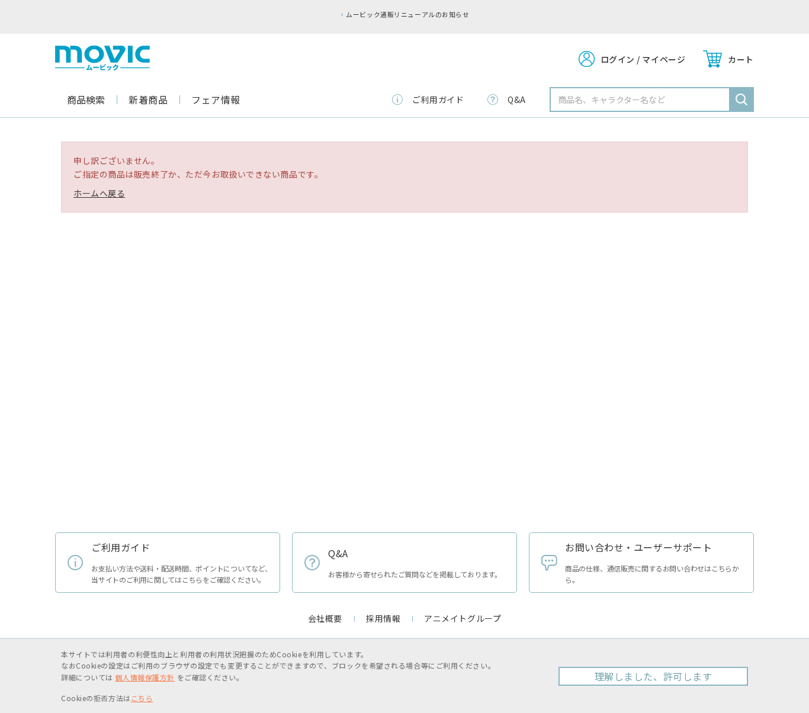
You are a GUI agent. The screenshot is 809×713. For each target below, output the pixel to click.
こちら (142, 698)
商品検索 (86, 99)
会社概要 (325, 618)
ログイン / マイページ (643, 59)
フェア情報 (215, 99)
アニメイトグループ (462, 618)
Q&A (517, 99)
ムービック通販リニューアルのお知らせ (407, 14)
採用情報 (383, 618)
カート (741, 59)
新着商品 (148, 99)
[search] (741, 99)
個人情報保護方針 (144, 677)
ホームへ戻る (99, 193)
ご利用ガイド (438, 99)
